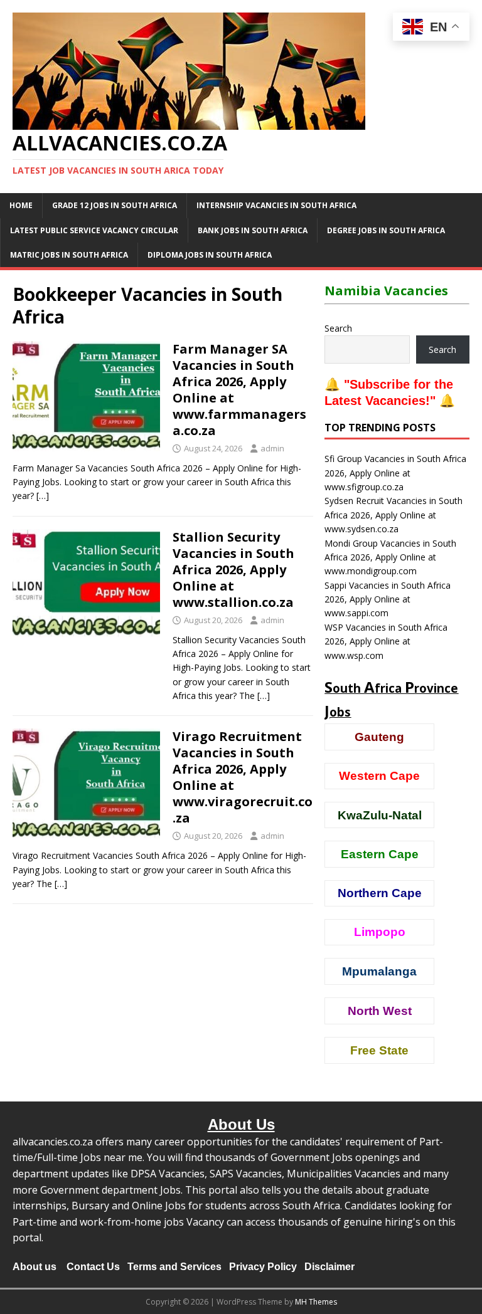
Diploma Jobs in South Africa (209, 255)
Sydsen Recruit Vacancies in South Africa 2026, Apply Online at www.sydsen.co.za (393, 515)
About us (34, 1266)
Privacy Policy (263, 1266)
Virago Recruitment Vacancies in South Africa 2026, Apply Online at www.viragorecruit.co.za (243, 777)
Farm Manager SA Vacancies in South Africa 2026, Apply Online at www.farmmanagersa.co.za (239, 389)
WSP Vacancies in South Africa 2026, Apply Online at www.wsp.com (385, 641)
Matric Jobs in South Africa (69, 255)
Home (21, 205)
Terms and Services (174, 1266)
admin (272, 448)
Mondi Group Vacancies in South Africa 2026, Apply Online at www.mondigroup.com (390, 557)
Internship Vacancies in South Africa (276, 205)
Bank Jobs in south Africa (253, 230)
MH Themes (316, 1301)
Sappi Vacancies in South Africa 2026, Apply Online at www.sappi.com (387, 599)
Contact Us (93, 1266)
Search (338, 328)
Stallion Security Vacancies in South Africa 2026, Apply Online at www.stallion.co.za (233, 569)
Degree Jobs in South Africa (386, 230)
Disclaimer (329, 1266)
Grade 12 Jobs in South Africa (114, 205)
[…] (42, 496)
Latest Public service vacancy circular (94, 230)
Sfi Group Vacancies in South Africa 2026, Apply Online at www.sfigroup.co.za (395, 473)
